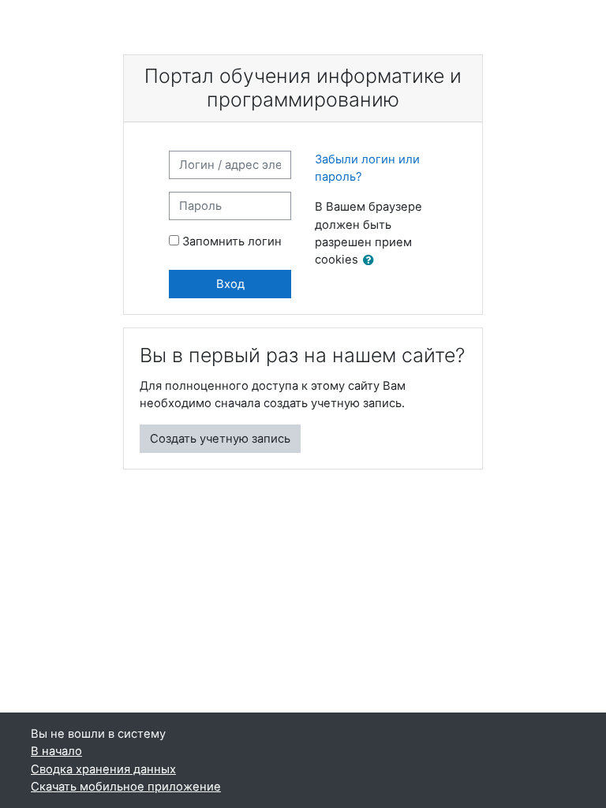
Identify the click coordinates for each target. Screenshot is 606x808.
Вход (230, 284)
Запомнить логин (232, 241)
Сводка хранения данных (103, 769)
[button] (371, 260)
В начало (56, 751)
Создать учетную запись (220, 439)
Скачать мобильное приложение (126, 787)
